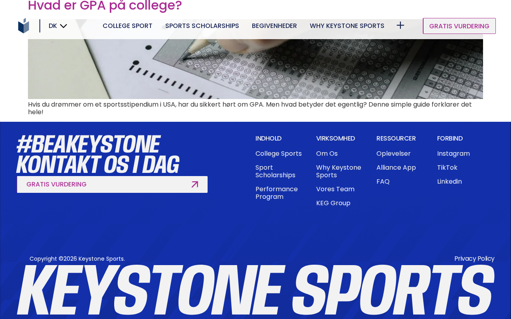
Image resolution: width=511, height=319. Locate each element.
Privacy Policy (474, 258)
